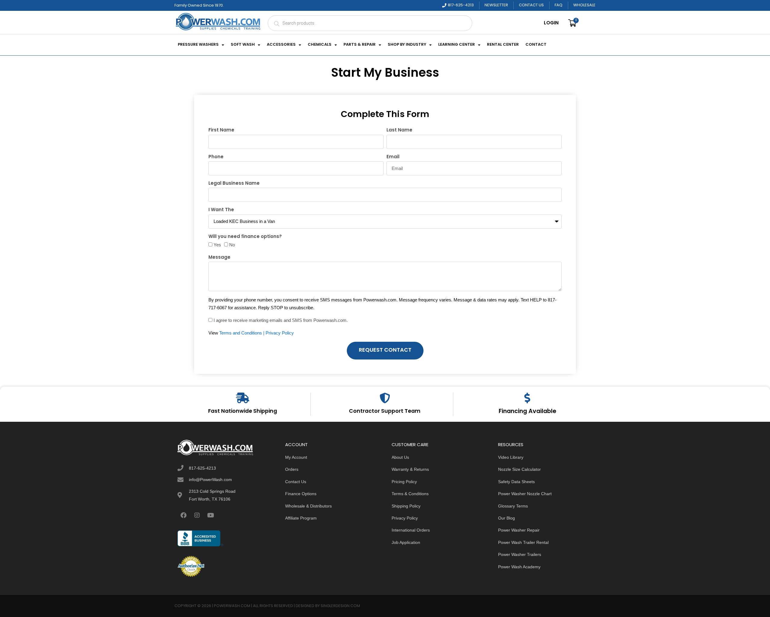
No (232, 244)
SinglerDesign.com (340, 606)
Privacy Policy (280, 332)
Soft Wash (243, 45)
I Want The (221, 210)
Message (219, 257)
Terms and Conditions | (242, 332)
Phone (215, 157)
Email (393, 157)
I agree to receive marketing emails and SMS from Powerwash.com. (281, 320)
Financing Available (527, 411)
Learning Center (456, 45)
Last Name (399, 130)
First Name (221, 130)
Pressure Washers (198, 45)
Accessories (281, 45)
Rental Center (503, 45)
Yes (217, 244)
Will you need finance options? (245, 237)
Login (551, 23)
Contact (536, 45)
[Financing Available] (527, 398)
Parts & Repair (359, 45)
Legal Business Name (234, 183)
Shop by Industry (407, 45)
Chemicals (319, 45)
